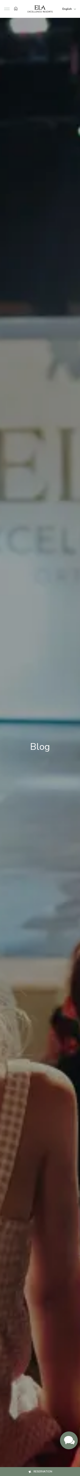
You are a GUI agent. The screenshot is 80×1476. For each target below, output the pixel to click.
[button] (6, 8)
